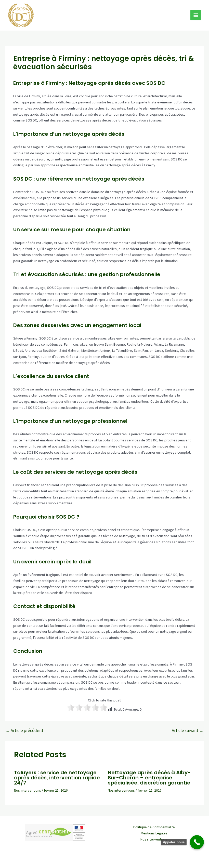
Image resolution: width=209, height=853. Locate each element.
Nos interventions (27, 790)
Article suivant (187, 730)
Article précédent (24, 730)
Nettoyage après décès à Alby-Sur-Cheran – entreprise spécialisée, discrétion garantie (149, 777)
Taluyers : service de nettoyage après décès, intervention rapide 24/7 (57, 777)
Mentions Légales (154, 833)
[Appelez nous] (197, 842)
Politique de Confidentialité (154, 827)
